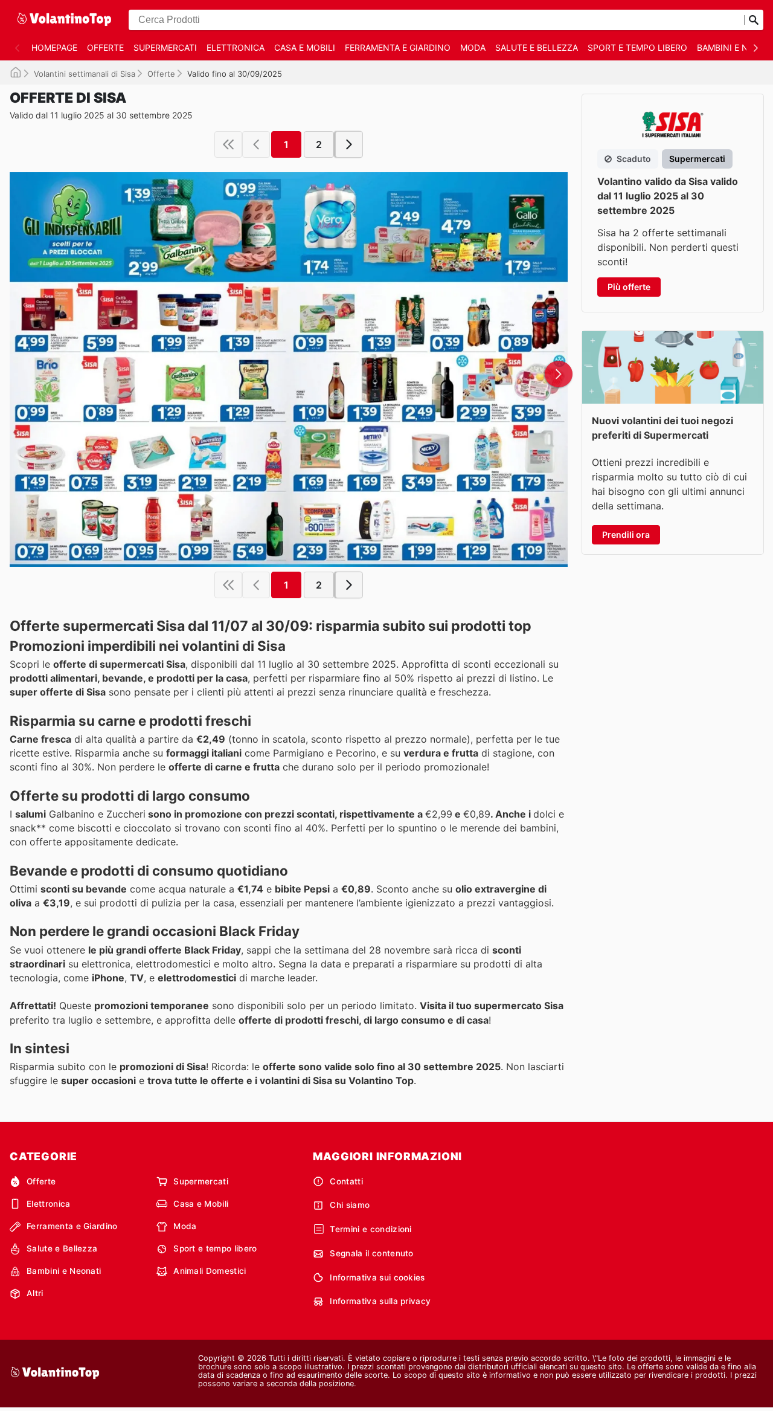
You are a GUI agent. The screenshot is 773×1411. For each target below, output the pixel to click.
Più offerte (629, 287)
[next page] (349, 144)
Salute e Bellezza (536, 47)
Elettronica (236, 47)
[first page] (228, 144)
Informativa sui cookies (377, 1277)
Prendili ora (626, 534)
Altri (35, 1293)
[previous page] (256, 144)
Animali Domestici (209, 1271)
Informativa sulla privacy (380, 1301)
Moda (473, 47)
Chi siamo (350, 1205)
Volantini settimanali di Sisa (84, 74)
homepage (54, 47)
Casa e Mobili (304, 47)
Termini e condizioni (370, 1229)
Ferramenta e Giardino (398, 47)
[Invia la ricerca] (753, 20)
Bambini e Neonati (64, 1271)
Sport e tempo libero (637, 47)
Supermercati (165, 47)
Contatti (346, 1181)
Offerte (105, 47)
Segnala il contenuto (371, 1253)
